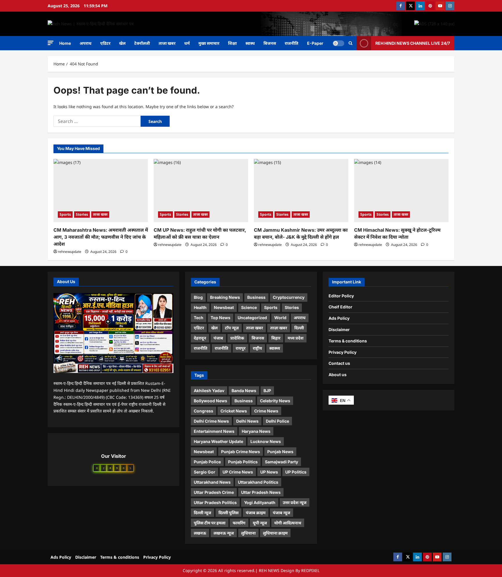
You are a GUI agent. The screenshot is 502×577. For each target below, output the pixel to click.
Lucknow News (265, 441)
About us (338, 374)
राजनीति (291, 43)
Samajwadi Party (281, 461)
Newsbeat (224, 307)
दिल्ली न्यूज (202, 512)
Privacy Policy (342, 352)
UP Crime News (238, 471)
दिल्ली (299, 327)
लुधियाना (248, 532)
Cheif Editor (340, 306)
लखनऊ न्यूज (224, 532)
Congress (203, 410)
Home (65, 43)
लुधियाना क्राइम (275, 532)
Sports (65, 214)
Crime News (266, 410)
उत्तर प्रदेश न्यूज (294, 502)
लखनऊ (200, 532)
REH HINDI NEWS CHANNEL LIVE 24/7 (412, 42)
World (280, 317)
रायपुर (240, 348)
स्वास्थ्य (274, 348)
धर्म (187, 43)
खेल (122, 43)
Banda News (244, 390)
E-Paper (315, 43)
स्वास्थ (250, 43)
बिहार (275, 337)
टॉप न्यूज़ (232, 327)
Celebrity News (275, 400)
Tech (198, 317)
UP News (269, 471)
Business (256, 297)
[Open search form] (350, 43)
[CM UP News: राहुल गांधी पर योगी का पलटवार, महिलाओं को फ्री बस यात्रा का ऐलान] (201, 190)
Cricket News (233, 410)
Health (200, 307)
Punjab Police (207, 461)
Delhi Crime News (211, 421)
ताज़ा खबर (278, 327)
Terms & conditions (348, 340)
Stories (82, 214)
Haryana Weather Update (218, 441)
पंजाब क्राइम (256, 512)
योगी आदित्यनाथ (287, 522)
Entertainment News (214, 431)
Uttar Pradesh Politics (215, 502)
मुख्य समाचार (208, 43)
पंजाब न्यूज (281, 512)
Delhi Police (277, 421)
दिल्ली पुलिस (228, 512)
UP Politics (295, 471)
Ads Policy (339, 318)
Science (249, 307)
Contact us (339, 363)
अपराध (86, 43)
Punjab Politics (243, 461)
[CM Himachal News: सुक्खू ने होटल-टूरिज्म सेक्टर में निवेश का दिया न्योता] (401, 190)
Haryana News (256, 431)
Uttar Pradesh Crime (214, 492)
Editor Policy (341, 295)
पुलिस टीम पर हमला (209, 522)
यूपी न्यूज (260, 522)
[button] (50, 43)
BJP (267, 390)
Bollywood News (210, 400)
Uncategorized (252, 317)
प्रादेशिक (237, 337)
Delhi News (247, 421)
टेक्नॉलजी (142, 43)
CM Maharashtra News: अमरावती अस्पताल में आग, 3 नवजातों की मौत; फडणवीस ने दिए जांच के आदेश (100, 237)
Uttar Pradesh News (261, 492)
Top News (220, 317)
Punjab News (280, 451)
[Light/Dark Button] (338, 43)
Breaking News (225, 297)
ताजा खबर (167, 43)
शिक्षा (232, 43)
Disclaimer (339, 329)
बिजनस (269, 43)
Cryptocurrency (288, 297)
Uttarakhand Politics (258, 482)
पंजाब (218, 337)
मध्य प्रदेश (296, 337)
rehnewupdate (69, 251)
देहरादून (200, 337)
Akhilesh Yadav (209, 390)
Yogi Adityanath (259, 502)
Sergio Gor (204, 471)
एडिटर (105, 43)
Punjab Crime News (240, 451)
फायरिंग (239, 522)
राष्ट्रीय (257, 348)
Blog (198, 297)
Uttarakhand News (212, 482)
